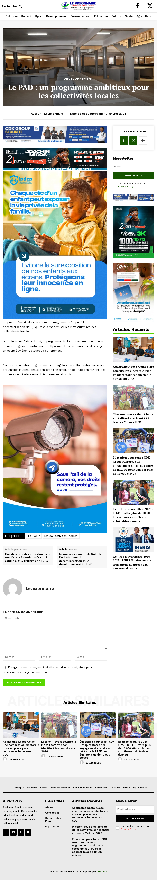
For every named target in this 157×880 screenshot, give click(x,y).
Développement (78, 78)
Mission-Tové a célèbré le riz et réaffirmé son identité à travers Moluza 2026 (133, 418)
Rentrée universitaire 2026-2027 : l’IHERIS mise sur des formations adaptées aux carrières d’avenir (132, 562)
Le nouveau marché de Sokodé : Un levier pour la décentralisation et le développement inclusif (81, 559)
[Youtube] (28, 832)
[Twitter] (150, 6)
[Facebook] (137, 6)
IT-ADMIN (102, 871)
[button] (12, 6)
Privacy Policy (125, 186)
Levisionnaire (54, 113)
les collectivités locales (61, 536)
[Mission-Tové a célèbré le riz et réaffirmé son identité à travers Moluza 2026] (133, 397)
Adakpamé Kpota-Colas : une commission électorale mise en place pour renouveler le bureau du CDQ (133, 373)
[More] (143, 140)
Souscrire (131, 175)
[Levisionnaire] (12, 588)
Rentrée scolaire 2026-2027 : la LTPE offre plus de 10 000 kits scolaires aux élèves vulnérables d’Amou (133, 515)
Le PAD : (34, 536)
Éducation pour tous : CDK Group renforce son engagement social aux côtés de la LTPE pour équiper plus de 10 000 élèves (133, 465)
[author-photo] (5, 759)
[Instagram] (13, 832)
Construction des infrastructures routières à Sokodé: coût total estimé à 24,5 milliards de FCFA (27, 557)
